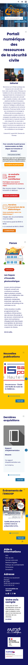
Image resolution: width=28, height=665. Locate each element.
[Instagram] (12, 593)
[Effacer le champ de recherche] (21, 18)
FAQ (6, 555)
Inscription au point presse (14, 164)
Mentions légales (11, 562)
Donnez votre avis (11, 560)
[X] (10, 593)
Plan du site (9, 558)
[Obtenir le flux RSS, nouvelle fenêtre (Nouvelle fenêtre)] (22, 541)
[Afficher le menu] (26, 1)
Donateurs (9, 569)
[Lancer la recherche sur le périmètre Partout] (25, 18)
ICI (13, 121)
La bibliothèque (9, 231)
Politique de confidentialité (14, 565)
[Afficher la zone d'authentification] (22, 1)
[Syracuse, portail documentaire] (14, 10)
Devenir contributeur (11, 196)
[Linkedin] (6, 593)
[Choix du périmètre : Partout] (3, 18)
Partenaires (9, 567)
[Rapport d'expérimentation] (14, 448)
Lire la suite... (8, 332)
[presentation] (26, 378)
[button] (18, 1)
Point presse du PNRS (14, 154)
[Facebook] (8, 593)
